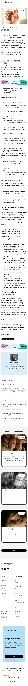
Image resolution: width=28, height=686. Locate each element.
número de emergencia (8, 675)
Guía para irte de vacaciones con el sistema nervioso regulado (13, 414)
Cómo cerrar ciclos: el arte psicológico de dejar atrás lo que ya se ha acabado (13, 419)
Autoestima (12, 384)
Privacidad (17, 613)
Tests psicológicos (19, 602)
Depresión (17, 388)
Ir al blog (14, 550)
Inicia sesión (4, 611)
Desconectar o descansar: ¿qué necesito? (12, 409)
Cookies (17, 616)
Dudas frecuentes (19, 588)
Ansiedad (4, 384)
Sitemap (17, 600)
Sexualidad (12, 391)
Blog (16, 580)
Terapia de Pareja (21, 391)
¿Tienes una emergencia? (4, 617)
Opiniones (17, 593)
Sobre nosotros (19, 598)
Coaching (3, 593)
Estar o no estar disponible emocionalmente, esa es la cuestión (14, 405)
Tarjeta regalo (18, 591)
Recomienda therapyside (18, 585)
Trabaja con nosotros (20, 595)
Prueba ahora (4, 613)
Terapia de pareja (5, 590)
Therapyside (4, 326)
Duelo (23, 388)
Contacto (17, 582)
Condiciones (18, 611)
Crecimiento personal (7, 388)
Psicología (5, 391)
